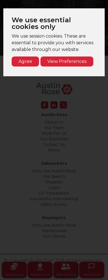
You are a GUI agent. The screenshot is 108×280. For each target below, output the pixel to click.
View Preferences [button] (66, 61)
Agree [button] (25, 61)
